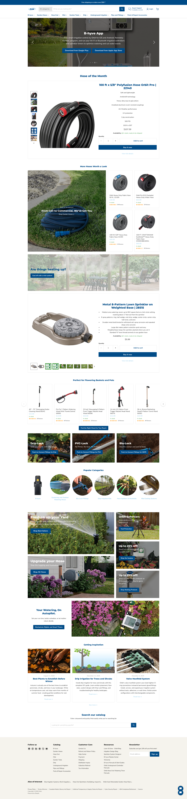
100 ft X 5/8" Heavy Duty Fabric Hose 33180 (118, 236)
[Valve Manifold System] (138, 661)
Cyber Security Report (111, 789)
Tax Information (84, 768)
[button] (150, 9)
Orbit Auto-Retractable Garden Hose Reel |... (117, 782)
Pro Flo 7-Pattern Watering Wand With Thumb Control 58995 (65, 411)
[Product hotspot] (127, 613)
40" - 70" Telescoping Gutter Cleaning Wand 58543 (39, 410)
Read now (48, 699)
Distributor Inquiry (84, 763)
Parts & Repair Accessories (137, 15)
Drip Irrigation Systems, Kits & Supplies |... (57, 782)
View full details (127, 154)
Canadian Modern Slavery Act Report (60, 789)
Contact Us (82, 749)
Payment (81, 757)
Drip (85, 15)
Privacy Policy (32, 789)
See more (92, 705)
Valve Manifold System (138, 679)
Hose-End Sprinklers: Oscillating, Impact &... (87, 782)
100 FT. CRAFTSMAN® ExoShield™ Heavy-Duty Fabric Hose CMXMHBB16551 (145, 238)
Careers (140, 789)
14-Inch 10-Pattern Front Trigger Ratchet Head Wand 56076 (120, 411)
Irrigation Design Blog (111, 751)
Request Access (48, 47)
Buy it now (127, 147)
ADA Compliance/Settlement (127, 789)
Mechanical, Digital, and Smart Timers (49, 627)
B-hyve (30, 15)
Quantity (101, 136)
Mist (64, 15)
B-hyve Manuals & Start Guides (114, 763)
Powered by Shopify (33, 793)
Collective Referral (84, 765)
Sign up (154, 754)
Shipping (81, 760)
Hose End (55, 15)
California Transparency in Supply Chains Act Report (87, 789)
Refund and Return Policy (87, 751)
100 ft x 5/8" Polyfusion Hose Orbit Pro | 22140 (127, 86)
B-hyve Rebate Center (111, 757)
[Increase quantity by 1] (115, 141)
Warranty (107, 760)
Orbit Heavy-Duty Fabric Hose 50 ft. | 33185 (120, 196)
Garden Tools (75, 15)
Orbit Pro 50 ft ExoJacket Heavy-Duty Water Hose (145, 196)
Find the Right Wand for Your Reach (93, 428)
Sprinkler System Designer (112, 754)
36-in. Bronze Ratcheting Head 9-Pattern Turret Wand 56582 (147, 411)
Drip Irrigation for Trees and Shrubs (93, 679)
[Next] (163, 404)
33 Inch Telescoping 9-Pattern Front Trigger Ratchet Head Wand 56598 (93, 411)
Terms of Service (42, 789)
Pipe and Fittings (117, 15)
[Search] (122, 9)
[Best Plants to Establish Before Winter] (49, 661)
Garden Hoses (42, 15)
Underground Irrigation (99, 15)
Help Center (82, 754)
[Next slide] (33, 143)
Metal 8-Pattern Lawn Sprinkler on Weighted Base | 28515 (128, 306)
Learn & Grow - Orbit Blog (112, 749)
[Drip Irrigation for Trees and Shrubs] (93, 661)
